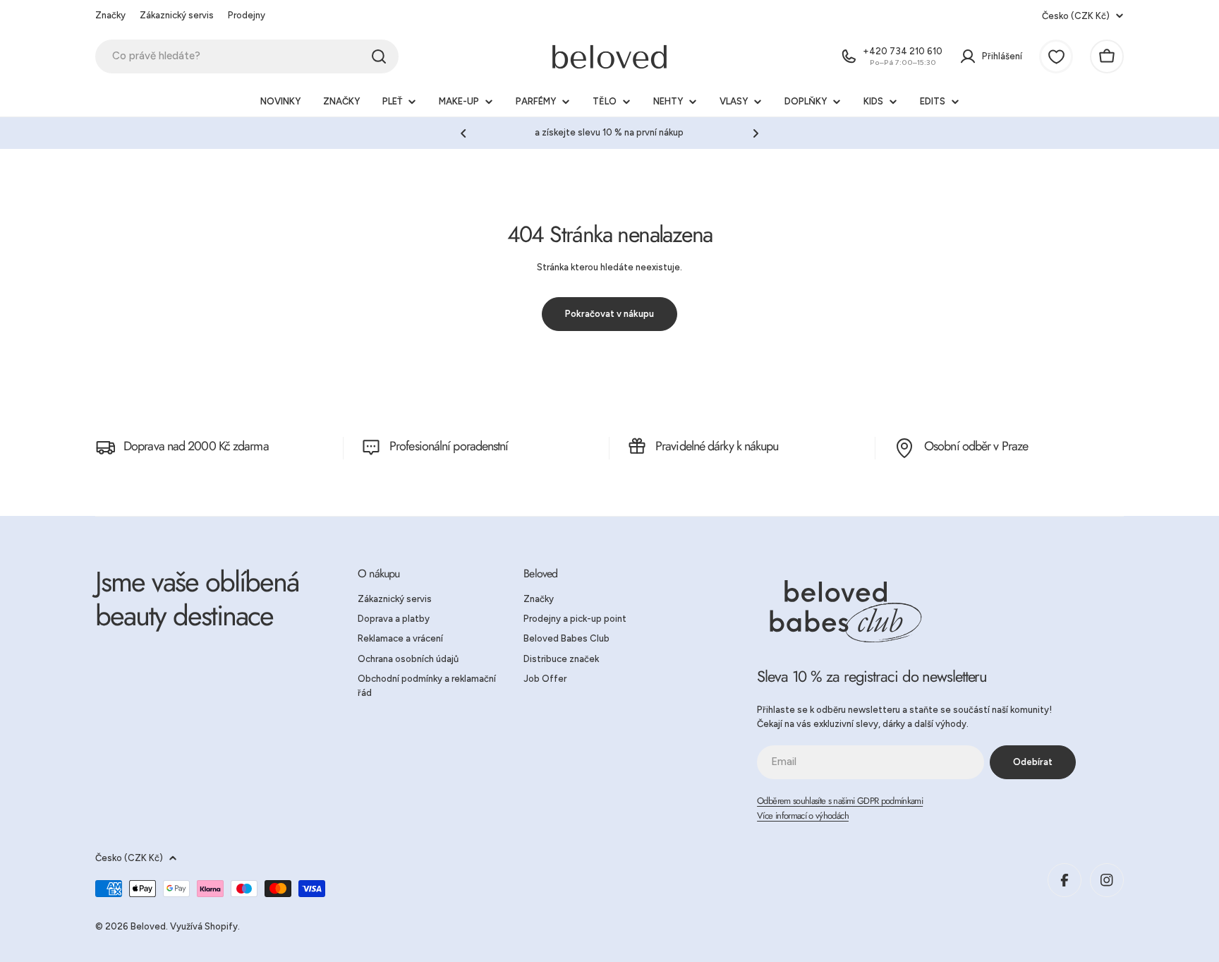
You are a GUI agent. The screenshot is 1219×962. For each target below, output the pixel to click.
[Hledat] (378, 56)
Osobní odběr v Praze (976, 446)
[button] (463, 133)
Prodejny (246, 15)
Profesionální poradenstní (449, 446)
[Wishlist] (1056, 56)
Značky (110, 15)
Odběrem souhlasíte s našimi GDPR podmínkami (840, 800)
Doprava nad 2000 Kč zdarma (196, 446)
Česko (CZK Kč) (1076, 15)
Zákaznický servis (177, 15)
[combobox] (247, 56)
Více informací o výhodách (803, 815)
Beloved (148, 926)
